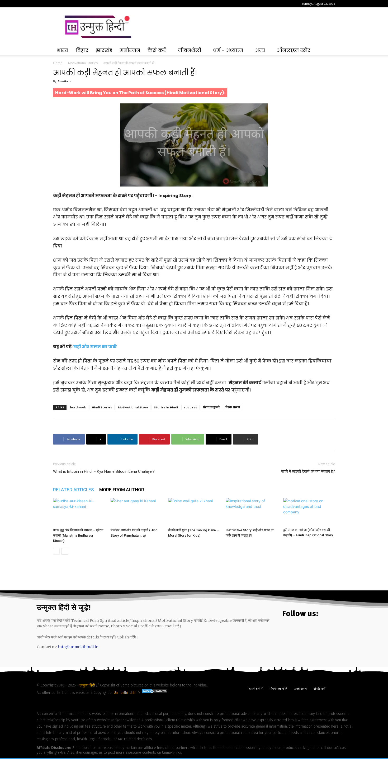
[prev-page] (56, 551)
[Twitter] (303, 631)
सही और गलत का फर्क (95, 347)
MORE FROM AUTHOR (121, 489)
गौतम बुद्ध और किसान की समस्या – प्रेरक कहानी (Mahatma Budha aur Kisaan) (78, 535)
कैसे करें (157, 50)
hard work (78, 407)
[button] (328, 50)
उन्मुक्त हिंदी (87, 685)
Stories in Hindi (166, 407)
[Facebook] (57, 3)
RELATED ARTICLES (73, 489)
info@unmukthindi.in (78, 647)
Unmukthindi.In (125, 692)
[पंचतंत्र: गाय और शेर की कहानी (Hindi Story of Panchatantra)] (136, 512)
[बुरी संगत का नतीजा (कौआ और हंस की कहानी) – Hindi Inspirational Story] (309, 511)
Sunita (63, 81)
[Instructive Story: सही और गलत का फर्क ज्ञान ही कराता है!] (251, 512)
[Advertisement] (239, 27)
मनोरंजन (130, 50)
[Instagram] (66, 3)
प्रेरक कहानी (211, 407)
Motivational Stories (83, 63)
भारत (62, 50)
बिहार (82, 50)
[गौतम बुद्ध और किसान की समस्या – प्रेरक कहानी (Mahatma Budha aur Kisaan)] (79, 512)
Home (57, 63)
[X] (74, 3)
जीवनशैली (189, 50)
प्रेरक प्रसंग (232, 407)
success (190, 407)
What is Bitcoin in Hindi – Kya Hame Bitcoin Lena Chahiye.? (104, 471)
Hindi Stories (102, 407)
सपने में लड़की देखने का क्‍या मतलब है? (308, 471)
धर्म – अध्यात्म (228, 50)
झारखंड (104, 50)
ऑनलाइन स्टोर (293, 50)
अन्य (260, 50)
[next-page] (64, 551)
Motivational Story (133, 407)
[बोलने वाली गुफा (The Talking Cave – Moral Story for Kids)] (194, 512)
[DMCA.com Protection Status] (154, 692)
